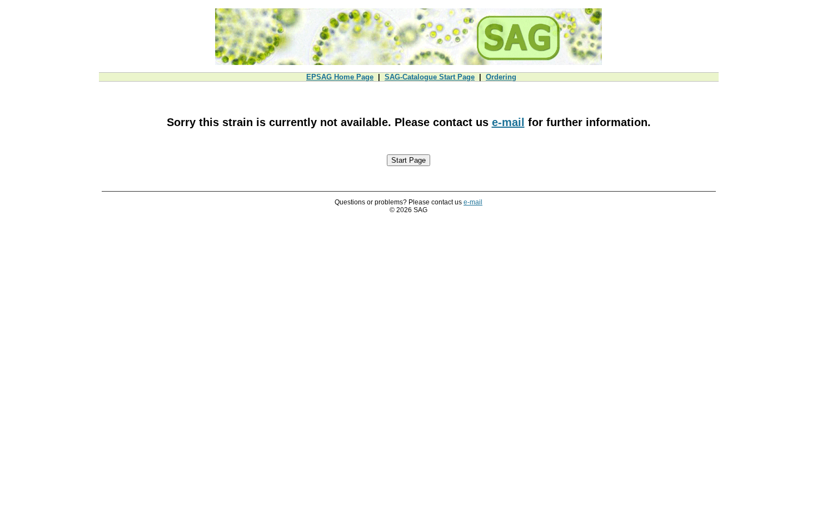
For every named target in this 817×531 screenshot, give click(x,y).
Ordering (501, 77)
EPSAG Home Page (339, 77)
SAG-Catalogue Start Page (430, 77)
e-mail (508, 122)
